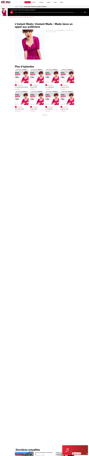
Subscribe (16, 14)
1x (84, 12)
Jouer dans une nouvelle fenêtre (23, 17)
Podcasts (21, 6)
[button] (27, 2)
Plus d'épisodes (44, 115)
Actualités (41, 2)
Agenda (48, 2)
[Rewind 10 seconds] (82, 12)
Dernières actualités (28, 450)
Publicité (61, 2)
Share (20, 14)
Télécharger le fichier (12, 17)
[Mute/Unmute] (80, 12)
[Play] (11, 12)
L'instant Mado (19, 85)
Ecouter (33, 2)
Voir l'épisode (17, 89)
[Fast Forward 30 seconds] (86, 12)
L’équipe (55, 2)
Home (16, 6)
